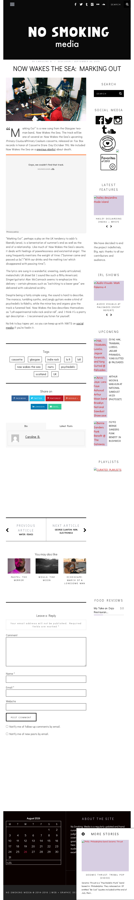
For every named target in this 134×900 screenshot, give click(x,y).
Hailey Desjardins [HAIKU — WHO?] (109, 220)
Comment (12, 635)
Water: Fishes (26, 529)
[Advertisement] (46, 482)
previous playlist (46, 149)
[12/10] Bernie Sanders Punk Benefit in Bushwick (115, 431)
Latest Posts (66, 426)
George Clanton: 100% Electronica (66, 528)
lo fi (68, 359)
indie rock (53, 359)
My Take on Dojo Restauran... (104, 610)
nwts (51, 367)
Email (55, 406)
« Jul (9, 862)
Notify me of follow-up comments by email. (34, 726)
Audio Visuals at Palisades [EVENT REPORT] (109, 307)
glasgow (35, 359)
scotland (41, 374)
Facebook (20, 398)
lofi (79, 359)
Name (10, 673)
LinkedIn (40, 406)
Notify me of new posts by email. (29, 734)
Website (11, 701)
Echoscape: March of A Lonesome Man (74, 580)
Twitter (37, 398)
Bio (26, 426)
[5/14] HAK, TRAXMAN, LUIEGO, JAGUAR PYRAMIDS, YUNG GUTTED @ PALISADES (116, 351)
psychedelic (68, 367)
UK (55, 374)
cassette (17, 359)
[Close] (83, 834)
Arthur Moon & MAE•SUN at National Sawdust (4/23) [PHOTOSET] (115, 388)
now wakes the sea (28, 367)
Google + (73, 398)
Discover (64, 61)
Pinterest (55, 398)
